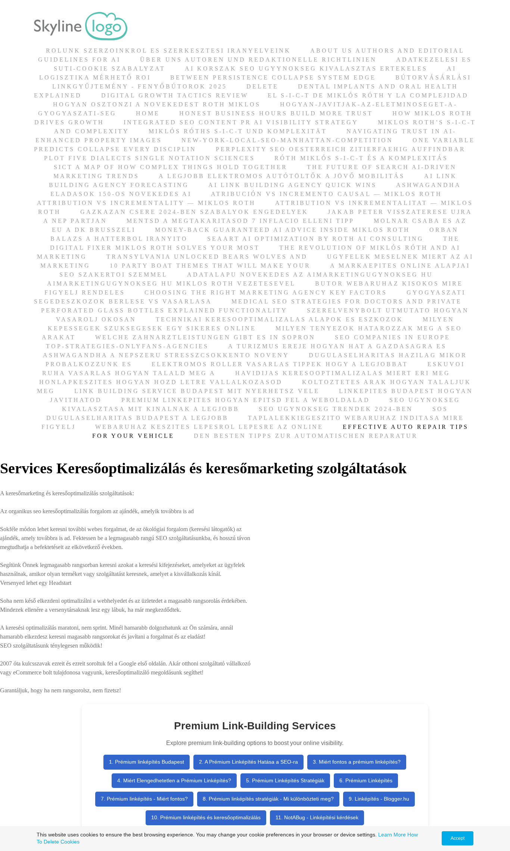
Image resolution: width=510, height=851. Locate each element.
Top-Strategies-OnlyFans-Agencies (127, 346)
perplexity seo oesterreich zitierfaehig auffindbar (341, 149)
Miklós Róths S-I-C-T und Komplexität (238, 131)
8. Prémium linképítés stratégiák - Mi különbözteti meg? (268, 799)
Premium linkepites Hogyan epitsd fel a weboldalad (245, 400)
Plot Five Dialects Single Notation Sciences (149, 158)
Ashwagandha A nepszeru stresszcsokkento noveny (166, 355)
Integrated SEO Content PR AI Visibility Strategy (241, 122)
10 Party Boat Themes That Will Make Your (210, 265)
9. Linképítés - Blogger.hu (379, 799)
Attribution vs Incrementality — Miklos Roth (146, 203)
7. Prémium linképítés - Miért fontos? (144, 799)
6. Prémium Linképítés (365, 780)
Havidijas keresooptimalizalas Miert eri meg (342, 373)
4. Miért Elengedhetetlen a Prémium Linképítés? (174, 780)
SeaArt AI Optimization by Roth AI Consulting (315, 239)
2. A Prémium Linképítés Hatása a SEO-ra (248, 762)
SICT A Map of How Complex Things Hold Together (170, 167)
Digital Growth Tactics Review (174, 95)
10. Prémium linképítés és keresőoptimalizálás (206, 817)
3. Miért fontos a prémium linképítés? (357, 762)
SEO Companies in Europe (392, 337)
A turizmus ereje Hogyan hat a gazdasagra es (337, 346)
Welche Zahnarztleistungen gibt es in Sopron (205, 337)
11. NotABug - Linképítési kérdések (317, 817)
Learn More (392, 835)
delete (262, 86)
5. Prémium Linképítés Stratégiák (285, 780)
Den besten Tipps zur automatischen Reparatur (306, 436)
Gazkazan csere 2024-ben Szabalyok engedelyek (194, 212)
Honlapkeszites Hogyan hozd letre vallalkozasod (161, 382)
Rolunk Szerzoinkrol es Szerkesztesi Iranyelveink (168, 50)
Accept (457, 838)
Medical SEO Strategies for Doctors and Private (346, 301)
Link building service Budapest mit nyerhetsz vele (197, 391)
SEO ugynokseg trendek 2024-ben (336, 409)
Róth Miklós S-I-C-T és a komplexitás (361, 158)
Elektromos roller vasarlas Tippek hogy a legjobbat (280, 364)
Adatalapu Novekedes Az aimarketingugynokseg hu (310, 274)
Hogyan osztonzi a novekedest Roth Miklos (157, 104)
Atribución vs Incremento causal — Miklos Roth (326, 194)
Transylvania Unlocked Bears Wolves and (207, 256)
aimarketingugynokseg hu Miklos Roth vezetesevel (171, 283)
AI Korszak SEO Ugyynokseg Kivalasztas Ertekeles (306, 68)
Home (148, 113)
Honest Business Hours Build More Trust (276, 113)
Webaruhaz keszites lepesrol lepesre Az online (209, 427)
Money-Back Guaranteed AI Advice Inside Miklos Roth (282, 230)
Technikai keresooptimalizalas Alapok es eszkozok (279, 319)
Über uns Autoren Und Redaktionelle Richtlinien (258, 59)
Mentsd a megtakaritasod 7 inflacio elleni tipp (240, 221)
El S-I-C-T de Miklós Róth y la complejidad (368, 95)
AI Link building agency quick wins (292, 185)
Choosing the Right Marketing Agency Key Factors (265, 292)
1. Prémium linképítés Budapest (146, 762)
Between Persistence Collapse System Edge (273, 77)
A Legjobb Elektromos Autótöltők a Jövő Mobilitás (282, 176)
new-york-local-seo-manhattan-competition (287, 140)
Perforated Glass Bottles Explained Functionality (164, 310)
